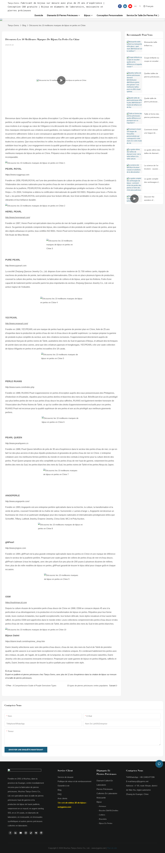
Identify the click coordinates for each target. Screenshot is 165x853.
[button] (158, 15)
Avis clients (62, 798)
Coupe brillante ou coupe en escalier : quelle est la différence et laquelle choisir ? (152, 60)
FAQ (59, 794)
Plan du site (112, 848)
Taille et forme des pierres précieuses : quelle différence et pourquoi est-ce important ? (152, 116)
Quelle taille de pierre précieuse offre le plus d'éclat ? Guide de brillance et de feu (152, 100)
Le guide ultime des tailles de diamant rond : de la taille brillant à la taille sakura (152, 152)
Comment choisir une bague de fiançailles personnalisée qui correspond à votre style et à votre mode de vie (152, 131)
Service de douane (65, 777)
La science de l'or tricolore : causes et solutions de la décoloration (152, 167)
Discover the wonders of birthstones (149, 199)
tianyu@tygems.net (140, 781)
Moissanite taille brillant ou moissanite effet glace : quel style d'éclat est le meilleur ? (151, 44)
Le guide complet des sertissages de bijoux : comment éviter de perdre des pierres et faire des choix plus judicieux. (152, 181)
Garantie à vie (63, 786)
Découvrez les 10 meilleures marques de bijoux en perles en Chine (57, 25)
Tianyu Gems (13, 25)
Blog (24, 25)
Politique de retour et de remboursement (74, 781)
